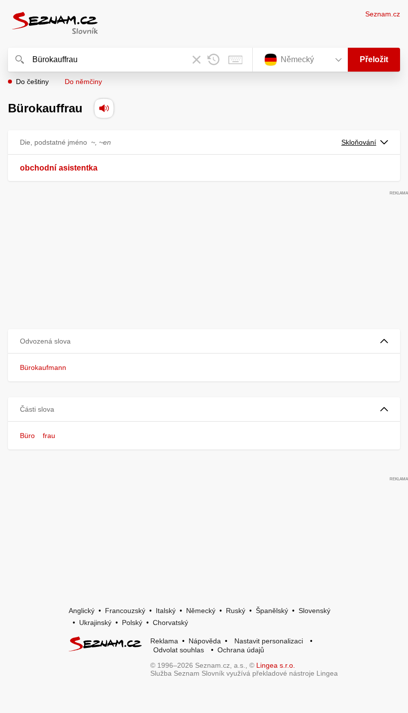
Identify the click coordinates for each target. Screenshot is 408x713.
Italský (166, 611)
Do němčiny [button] (83, 82)
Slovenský (314, 611)
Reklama (164, 641)
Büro (27, 436)
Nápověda (205, 641)
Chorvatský (170, 622)
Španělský (272, 611)
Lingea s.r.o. (275, 665)
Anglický (82, 611)
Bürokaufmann (43, 367)
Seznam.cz (382, 14)
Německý (200, 611)
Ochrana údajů (240, 650)
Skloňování (358, 142)
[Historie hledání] (213, 60)
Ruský (235, 611)
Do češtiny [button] (32, 82)
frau (49, 436)
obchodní (38, 168)
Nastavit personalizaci (268, 641)
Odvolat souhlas (178, 650)
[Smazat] (197, 60)
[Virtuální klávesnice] (235, 60)
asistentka (78, 168)
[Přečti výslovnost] (104, 108)
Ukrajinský (95, 622)
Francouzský (125, 611)
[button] (204, 341)
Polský (132, 622)
